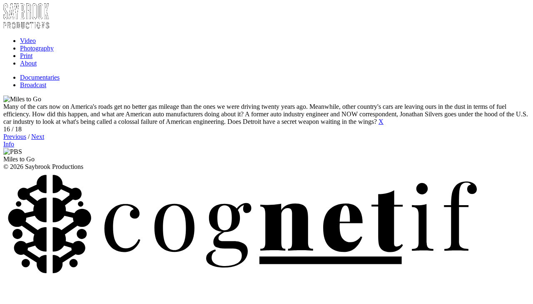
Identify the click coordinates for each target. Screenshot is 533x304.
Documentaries (40, 77)
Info (8, 144)
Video (28, 40)
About (28, 63)
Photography (37, 48)
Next (37, 136)
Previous (14, 136)
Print (26, 55)
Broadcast (33, 84)
